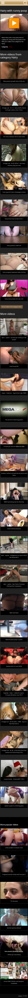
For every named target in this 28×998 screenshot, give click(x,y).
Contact (20, 996)
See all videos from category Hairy (12, 307)
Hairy (10, 47)
